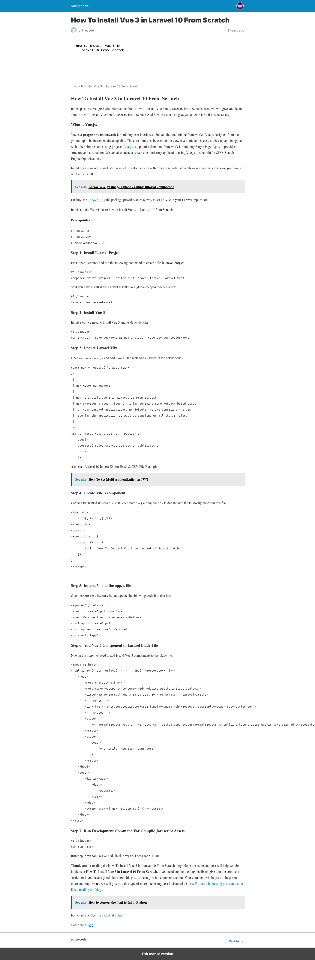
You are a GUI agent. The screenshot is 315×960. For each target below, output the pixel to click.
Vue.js (128, 146)
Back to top (236, 941)
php (90, 925)
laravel (102, 915)
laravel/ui (96, 200)
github (119, 915)
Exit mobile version (157, 954)
